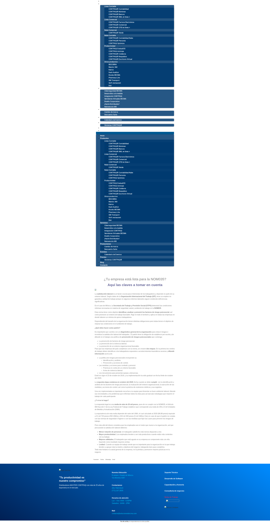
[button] (135, 133)
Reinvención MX (110, 241)
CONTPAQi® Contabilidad (119, 9)
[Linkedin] (80, 493)
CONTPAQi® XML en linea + (119, 17)
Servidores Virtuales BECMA (115, 99)
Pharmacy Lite (114, 78)
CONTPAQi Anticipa (116, 51)
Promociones (105, 109)
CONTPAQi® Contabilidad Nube (121, 38)
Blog (102, 262)
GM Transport (114, 80)
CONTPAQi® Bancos (117, 14)
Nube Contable (110, 35)
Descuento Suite (110, 115)
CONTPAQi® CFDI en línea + (119, 28)
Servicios (104, 88)
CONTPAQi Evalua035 (117, 49)
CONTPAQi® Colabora (117, 54)
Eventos (103, 117)
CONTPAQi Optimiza (116, 43)
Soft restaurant (115, 83)
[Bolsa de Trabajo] (165, 494)
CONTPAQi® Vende (116, 33)
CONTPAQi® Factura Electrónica (121, 22)
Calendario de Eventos (113, 120)
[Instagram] (68, 493)
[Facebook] (61, 493)
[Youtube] (74, 493)
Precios (103, 122)
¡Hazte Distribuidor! (111, 104)
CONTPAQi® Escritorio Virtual (120, 59)
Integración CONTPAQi (113, 96)
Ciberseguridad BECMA (113, 91)
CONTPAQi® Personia (117, 41)
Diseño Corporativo (112, 101)
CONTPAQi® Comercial (118, 25)
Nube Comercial (110, 30)
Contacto (104, 130)
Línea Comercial (110, 20)
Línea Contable (110, 6)
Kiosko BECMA (114, 75)
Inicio (102, 136)
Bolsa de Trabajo (171, 497)
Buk (110, 86)
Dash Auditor (114, 72)
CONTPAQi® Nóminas (117, 12)
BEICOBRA (113, 64)
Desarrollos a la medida (113, 94)
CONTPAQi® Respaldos (118, 57)
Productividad (109, 46)
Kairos (111, 70)
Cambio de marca (111, 112)
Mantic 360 (113, 67)
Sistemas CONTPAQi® (113, 125)
